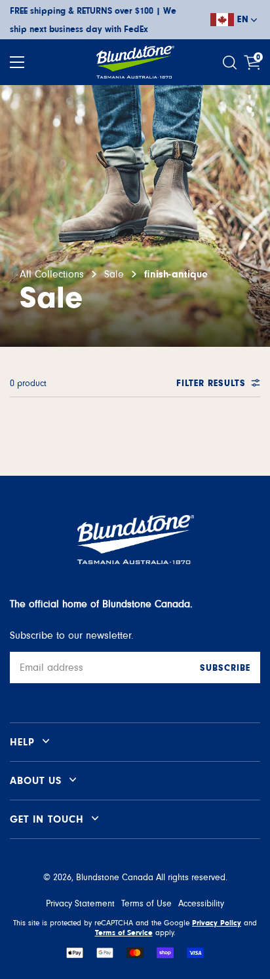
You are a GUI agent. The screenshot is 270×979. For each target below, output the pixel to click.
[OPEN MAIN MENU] (17, 62)
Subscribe (225, 668)
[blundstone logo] (135, 62)
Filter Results (211, 383)
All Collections (52, 274)
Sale (114, 274)
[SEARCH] (231, 62)
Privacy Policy (216, 923)
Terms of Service (124, 932)
